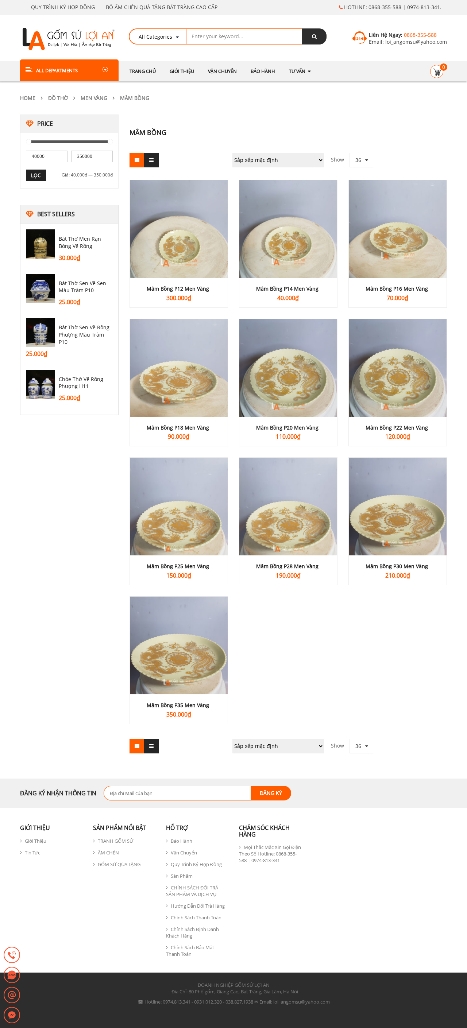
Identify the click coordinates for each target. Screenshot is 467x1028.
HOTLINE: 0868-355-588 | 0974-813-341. (392, 7)
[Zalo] (12, 975)
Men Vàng (94, 97)
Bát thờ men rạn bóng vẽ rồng (80, 242)
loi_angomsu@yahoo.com (415, 41)
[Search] (314, 36)
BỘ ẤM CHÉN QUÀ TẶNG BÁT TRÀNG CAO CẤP (161, 7)
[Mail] (12, 995)
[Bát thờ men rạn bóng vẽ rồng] (40, 244)
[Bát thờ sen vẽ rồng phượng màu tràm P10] (40, 332)
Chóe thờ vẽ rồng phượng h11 (81, 383)
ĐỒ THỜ (58, 97)
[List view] (151, 160)
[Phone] (12, 955)
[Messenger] (12, 1015)
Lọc (36, 175)
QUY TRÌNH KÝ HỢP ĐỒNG (63, 7)
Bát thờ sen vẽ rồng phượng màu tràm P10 (84, 334)
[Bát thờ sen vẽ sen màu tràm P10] (40, 288)
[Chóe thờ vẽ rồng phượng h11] (40, 384)
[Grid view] (137, 160)
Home (27, 97)
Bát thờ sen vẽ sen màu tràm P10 (82, 287)
